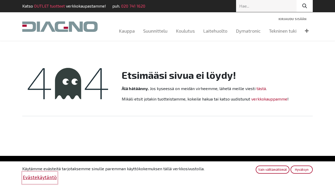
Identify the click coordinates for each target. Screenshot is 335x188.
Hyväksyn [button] (302, 170)
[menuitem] (127, 31)
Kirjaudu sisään (292, 19)
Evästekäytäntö (40, 177)
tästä (261, 88)
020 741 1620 (133, 5)
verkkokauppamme (269, 98)
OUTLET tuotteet (49, 5)
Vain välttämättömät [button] (272, 170)
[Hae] (305, 6)
